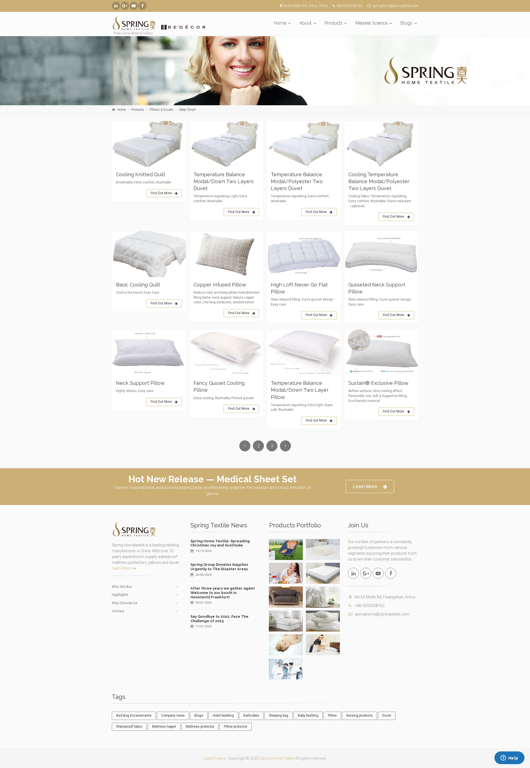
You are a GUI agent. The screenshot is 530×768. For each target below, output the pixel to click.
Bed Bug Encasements (134, 715)
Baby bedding (308, 715)
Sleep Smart (187, 110)
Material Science (372, 23)
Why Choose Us (124, 603)
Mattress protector (200, 726)
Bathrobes (251, 715)
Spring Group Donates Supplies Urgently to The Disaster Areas (219, 566)
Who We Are (122, 587)
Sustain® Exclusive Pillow (378, 383)
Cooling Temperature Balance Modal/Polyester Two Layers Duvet (378, 181)
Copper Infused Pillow (220, 285)
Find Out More (161, 193)
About (305, 23)
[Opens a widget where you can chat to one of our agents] (509, 758)
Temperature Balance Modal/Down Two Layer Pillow (299, 390)
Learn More (365, 486)
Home (280, 23)
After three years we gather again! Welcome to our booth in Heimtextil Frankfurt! (222, 592)
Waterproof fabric (129, 726)
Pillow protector (235, 726)
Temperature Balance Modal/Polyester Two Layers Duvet (297, 181)
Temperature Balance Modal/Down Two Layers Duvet (224, 181)
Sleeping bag (278, 715)
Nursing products (359, 715)
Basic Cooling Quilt (138, 285)
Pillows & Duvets (161, 110)
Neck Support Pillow (140, 383)
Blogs (406, 23)
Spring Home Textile (277, 758)
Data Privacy (215, 758)
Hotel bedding (223, 715)
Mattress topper (164, 726)
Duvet (386, 715)
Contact (118, 611)
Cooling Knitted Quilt (140, 174)
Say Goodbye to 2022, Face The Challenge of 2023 (219, 618)
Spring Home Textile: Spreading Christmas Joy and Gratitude (220, 543)
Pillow (332, 715)
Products (334, 23)
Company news (173, 715)
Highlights (120, 595)
